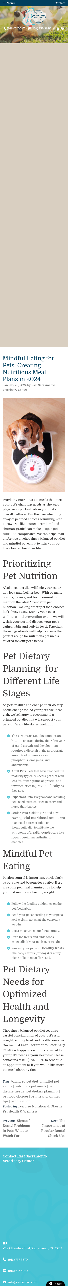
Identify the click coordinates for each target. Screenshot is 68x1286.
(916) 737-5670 (33, 1060)
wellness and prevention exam (27, 617)
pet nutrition (20, 1101)
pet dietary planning (42, 1091)
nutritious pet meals (30, 1086)
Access (58, 1283)
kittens (16, 741)
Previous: (10, 1121)
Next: (55, 1121)
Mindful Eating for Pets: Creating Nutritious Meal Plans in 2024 (28, 369)
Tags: (6, 1081)
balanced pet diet (24, 1081)
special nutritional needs (38, 818)
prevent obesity (47, 786)
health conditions (44, 832)
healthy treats (53, 948)
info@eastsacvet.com (22, 1282)
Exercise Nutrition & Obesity (40, 1106)
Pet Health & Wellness (20, 1111)
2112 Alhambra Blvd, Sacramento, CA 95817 (32, 1248)
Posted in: (10, 1106)
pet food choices (15, 1096)
